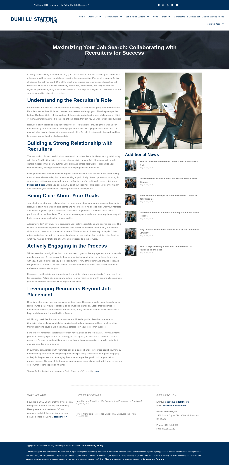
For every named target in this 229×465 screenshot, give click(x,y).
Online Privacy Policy (92, 445)
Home (82, 16)
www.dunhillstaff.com (174, 405)
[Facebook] (159, 5)
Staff (164, 16)
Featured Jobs (213, 24)
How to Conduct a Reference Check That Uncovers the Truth (106, 414)
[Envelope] (177, 5)
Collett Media (104, 459)
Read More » (60, 416)
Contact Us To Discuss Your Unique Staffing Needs (199, 16)
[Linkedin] (172, 5)
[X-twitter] (168, 5)
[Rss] (163, 5)
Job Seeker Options (135, 16)
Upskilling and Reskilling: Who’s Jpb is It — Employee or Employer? (109, 401)
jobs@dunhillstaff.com (177, 402)
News (155, 16)
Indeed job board (36, 185)
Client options (111, 16)
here (97, 371)
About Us (93, 16)
